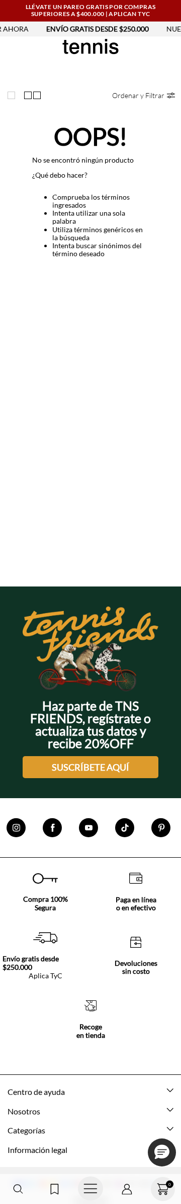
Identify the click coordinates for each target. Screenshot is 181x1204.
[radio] (13, 95)
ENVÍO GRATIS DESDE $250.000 (90, 29)
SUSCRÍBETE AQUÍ (90, 767)
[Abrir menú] (90, 1188)
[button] (18, 1189)
